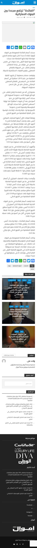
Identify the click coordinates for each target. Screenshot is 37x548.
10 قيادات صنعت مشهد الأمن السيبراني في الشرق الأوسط (19, 412)
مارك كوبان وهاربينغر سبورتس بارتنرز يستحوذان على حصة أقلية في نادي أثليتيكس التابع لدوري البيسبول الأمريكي (19, 406)
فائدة (32, 269)
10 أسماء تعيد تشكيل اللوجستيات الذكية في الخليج (19, 418)
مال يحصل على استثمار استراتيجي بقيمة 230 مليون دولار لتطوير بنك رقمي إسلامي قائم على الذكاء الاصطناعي (18, 290)
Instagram (29, 512)
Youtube (30, 515)
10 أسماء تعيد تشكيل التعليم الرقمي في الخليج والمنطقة (18, 424)
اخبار (30, 280)
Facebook (29, 505)
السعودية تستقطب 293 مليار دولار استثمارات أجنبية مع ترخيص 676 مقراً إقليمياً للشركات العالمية (19, 398)
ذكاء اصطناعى (12, 280)
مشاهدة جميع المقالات (9, 355)
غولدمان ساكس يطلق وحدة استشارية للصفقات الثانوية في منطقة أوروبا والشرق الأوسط (18, 312)
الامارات (26, 266)
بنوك (33, 8)
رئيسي (29, 283)
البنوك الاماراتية (17, 266)
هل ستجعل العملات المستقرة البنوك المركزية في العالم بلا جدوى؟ (18, 336)
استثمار (24, 280)
